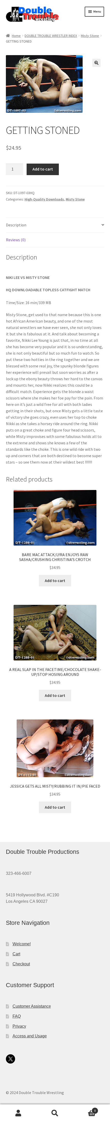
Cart (16, 954)
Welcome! (22, 944)
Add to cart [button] (55, 580)
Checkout (21, 964)
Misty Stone (90, 35)
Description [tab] (16, 224)
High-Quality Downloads (44, 199)
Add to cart (42, 169)
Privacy (19, 1026)
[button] (96, 63)
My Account (18, 1113)
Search (55, 1113)
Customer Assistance (32, 1006)
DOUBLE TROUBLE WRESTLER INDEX (51, 35)
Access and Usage (30, 1036)
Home (16, 35)
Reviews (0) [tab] (16, 239)
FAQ (17, 1016)
